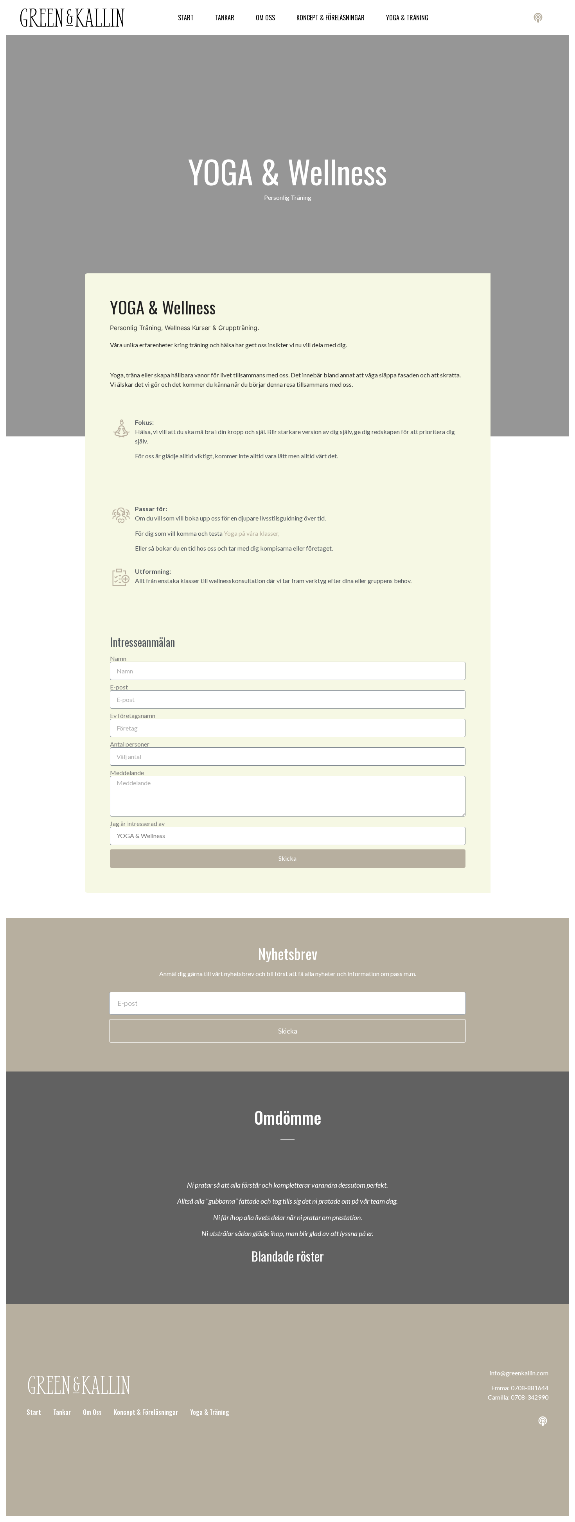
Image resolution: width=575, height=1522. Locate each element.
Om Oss (265, 17)
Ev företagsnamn (132, 716)
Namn (118, 658)
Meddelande (127, 773)
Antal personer (129, 744)
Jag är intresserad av (137, 823)
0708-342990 (529, 1397)
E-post (119, 687)
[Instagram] (495, 17)
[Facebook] (516, 17)
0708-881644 (529, 1387)
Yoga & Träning (407, 17)
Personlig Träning (287, 197)
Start (186, 17)
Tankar (224, 17)
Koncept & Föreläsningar (330, 17)
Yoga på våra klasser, (252, 533)
